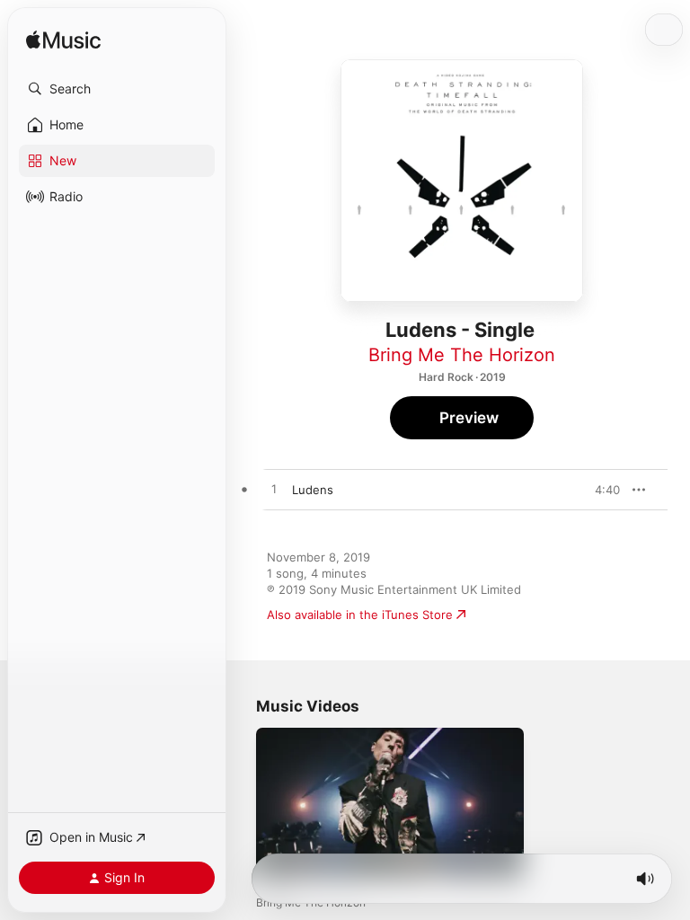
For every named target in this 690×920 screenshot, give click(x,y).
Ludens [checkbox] (312, 489)
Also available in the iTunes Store (360, 614)
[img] (63, 41)
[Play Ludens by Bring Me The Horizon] (274, 490)
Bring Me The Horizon (461, 355)
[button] (117, 89)
